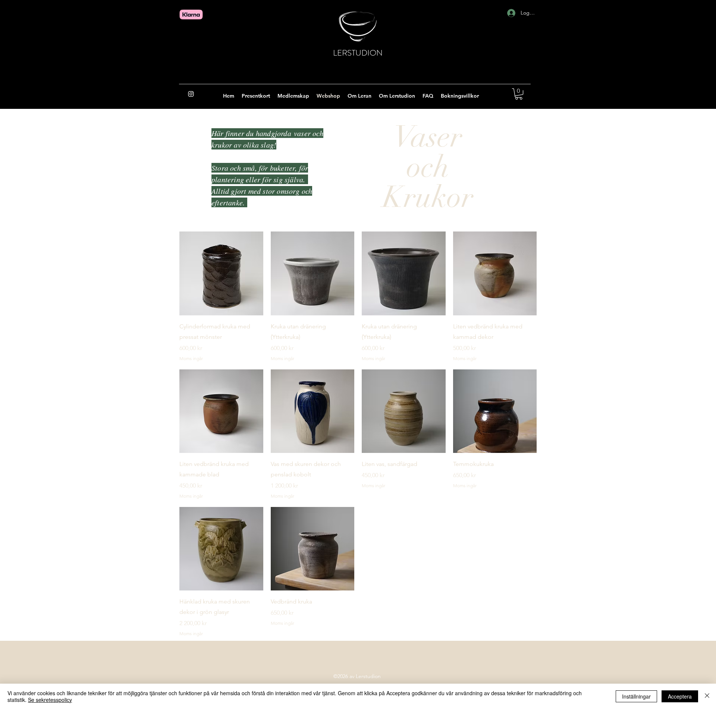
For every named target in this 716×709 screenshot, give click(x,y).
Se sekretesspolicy (50, 699)
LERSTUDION (358, 53)
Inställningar (636, 696)
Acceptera (680, 696)
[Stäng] (707, 696)
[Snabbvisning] (221, 273)
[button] (518, 94)
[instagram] (191, 94)
